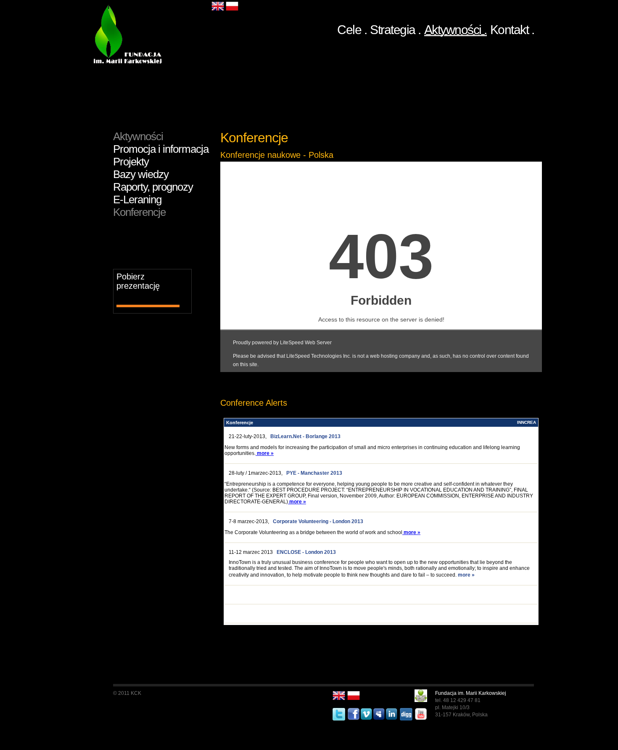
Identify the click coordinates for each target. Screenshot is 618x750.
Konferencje (139, 212)
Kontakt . (512, 28)
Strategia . (395, 28)
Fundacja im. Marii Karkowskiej (470, 693)
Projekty (131, 161)
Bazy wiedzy (141, 174)
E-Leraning (137, 199)
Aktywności (138, 136)
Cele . (352, 28)
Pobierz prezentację (138, 281)
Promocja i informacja (161, 149)
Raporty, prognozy (153, 187)
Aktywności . (455, 29)
